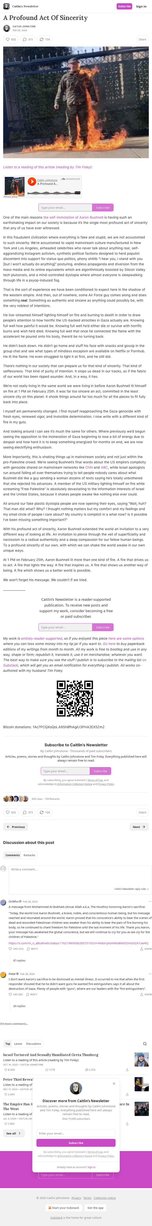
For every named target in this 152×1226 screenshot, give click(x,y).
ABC (104, 467)
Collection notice (105, 1198)
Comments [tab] (13, 855)
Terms (87, 1198)
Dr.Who (14, 901)
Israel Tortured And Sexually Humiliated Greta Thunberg (50, 1055)
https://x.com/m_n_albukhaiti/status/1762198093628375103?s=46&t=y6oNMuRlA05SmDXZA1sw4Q (78, 943)
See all (11, 1133)
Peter (12, 974)
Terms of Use (95, 1152)
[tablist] (20, 855)
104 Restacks (52, 799)
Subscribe (124, 6)
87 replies (19, 960)
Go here (109, 644)
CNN (89, 467)
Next (136, 827)
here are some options (126, 638)
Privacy (76, 1198)
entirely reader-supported (41, 638)
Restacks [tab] (29, 855)
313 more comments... (14, 1024)
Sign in (141, 6)
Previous (18, 827)
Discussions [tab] (33, 1044)
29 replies (19, 1006)
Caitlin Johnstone (24, 26)
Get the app (95, 1208)
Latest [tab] (18, 1044)
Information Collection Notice (74, 1156)
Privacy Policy (106, 1156)
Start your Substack (65, 1208)
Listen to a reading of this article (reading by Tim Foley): (41, 1060)
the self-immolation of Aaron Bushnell (73, 217)
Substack (56, 1217)
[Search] (145, 1044)
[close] (114, 1083)
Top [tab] (8, 1044)
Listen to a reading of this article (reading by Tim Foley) (47, 167)
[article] (76, 1062)
